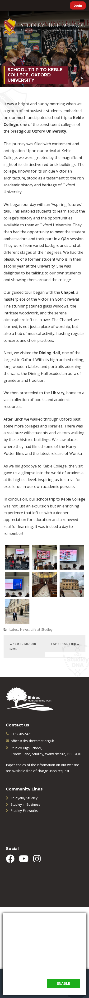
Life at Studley (41, 629)
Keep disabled (29, 983)
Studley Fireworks (24, 810)
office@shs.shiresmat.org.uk (32, 741)
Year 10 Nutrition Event (22, 646)
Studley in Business (25, 804)
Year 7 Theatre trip (65, 644)
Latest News (19, 629)
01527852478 (21, 734)
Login (78, 5)
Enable (63, 983)
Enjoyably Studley (24, 798)
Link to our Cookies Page (28, 969)
